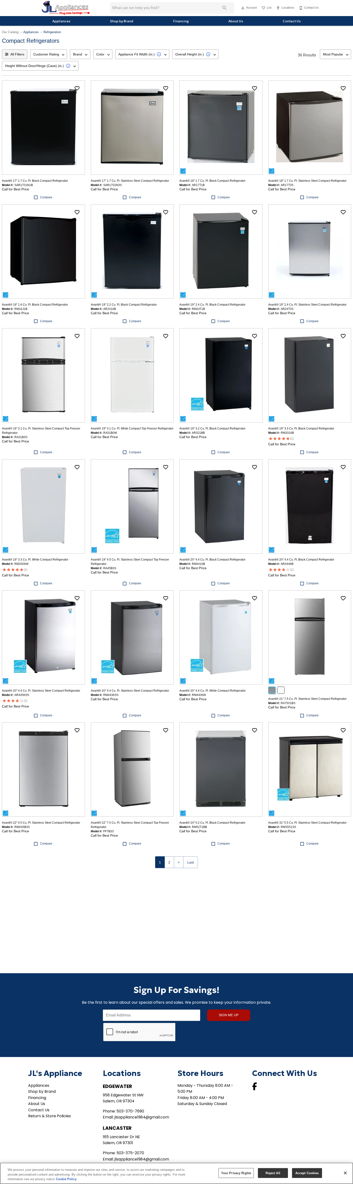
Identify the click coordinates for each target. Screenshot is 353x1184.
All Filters (17, 54)
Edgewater (117, 1086)
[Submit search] (224, 8)
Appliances (61, 21)
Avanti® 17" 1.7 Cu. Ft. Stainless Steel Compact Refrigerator (130, 180)
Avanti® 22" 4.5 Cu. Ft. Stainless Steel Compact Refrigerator (41, 822)
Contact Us (292, 21)
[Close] (345, 1173)
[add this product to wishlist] (77, 88)
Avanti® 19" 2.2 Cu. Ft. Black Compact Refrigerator (124, 304)
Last (190, 862)
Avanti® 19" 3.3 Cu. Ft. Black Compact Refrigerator (301, 428)
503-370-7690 (130, 1111)
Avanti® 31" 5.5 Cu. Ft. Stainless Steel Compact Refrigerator (307, 822)
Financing (181, 21)
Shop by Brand (121, 21)
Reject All (273, 1173)
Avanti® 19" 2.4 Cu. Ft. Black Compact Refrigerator (212, 304)
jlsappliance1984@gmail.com (142, 1117)
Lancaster (117, 1128)
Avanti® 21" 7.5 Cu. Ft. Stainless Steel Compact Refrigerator (307, 699)
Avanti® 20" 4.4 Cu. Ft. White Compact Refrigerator (212, 690)
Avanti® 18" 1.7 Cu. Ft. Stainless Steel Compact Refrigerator (307, 180)
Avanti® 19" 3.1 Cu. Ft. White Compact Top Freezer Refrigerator (132, 428)
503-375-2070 (130, 1153)
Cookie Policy (66, 1179)
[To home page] (65, 8)
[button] (243, 8)
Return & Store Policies (49, 1116)
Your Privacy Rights (236, 1173)
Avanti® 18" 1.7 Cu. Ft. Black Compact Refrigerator (212, 180)
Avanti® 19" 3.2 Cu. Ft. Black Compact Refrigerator (212, 428)
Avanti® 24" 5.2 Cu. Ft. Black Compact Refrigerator (212, 822)
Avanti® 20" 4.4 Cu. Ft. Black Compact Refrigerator (212, 559)
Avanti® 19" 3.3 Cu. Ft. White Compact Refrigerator (35, 559)
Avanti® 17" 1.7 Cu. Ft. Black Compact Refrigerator (35, 180)
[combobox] (48, 54)
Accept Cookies (307, 1173)
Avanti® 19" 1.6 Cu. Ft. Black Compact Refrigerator (35, 304)
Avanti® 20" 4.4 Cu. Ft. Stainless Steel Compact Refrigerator (41, 690)
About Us (235, 21)
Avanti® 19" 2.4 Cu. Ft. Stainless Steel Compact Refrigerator (307, 304)
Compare (46, 197)
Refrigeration (52, 32)
